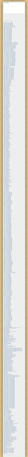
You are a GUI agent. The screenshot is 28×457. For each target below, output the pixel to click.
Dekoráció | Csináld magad (7, 179)
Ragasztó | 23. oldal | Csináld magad (8, 245)
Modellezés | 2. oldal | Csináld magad (8, 369)
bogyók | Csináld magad (6, 191)
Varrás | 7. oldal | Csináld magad (7, 419)
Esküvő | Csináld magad (6, 166)
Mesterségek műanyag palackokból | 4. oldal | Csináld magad (11, 43)
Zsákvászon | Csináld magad (7, 135)
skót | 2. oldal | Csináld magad (7, 304)
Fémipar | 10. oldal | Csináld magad (8, 27)
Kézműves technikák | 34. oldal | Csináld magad (9, 392)
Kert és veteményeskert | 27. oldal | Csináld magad (9, 61)
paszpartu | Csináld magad (7, 147)
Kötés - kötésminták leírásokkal (7, 435)
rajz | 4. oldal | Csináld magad (7, 301)
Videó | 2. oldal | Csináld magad (7, 206)
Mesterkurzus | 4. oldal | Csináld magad (8, 262)
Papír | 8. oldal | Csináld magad (7, 199)
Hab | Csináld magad (6, 149)
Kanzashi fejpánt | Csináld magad (7, 358)
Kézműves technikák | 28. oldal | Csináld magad (9, 388)
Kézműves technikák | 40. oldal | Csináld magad (9, 396)
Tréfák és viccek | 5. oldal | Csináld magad (8, 50)
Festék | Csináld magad (6, 124)
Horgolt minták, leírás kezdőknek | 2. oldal (8, 440)
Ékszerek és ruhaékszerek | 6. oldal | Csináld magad (10, 47)
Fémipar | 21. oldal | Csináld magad (8, 34)
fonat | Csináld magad (6, 175)
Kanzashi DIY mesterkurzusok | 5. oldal (8, 362)
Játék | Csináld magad (6, 107)
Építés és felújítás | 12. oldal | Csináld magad (9, 68)
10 (12, 454)
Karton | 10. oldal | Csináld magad (7, 231)
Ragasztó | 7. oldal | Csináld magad (8, 248)
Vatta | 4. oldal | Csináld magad (7, 205)
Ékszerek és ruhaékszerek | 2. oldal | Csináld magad (10, 45)
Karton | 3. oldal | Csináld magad (7, 233)
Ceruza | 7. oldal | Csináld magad (7, 229)
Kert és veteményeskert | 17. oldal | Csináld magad (9, 55)
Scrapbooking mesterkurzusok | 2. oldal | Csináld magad (10, 430)
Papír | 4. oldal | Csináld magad (7, 197)
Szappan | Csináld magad (7, 137)
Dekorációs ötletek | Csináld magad (8, 345)
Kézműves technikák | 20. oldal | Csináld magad (9, 383)
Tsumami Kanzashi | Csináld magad (8, 186)
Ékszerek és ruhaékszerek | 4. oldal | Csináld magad (10, 46)
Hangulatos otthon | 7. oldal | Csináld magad (9, 451)
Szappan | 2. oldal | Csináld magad (8, 279)
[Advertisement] (14, 8)
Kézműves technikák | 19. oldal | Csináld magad (9, 382)
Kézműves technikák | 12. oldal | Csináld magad (9, 378)
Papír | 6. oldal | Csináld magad (7, 198)
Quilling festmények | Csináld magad (8, 364)
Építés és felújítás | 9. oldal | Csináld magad (9, 79)
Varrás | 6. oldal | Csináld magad (7, 418)
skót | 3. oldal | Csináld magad (7, 305)
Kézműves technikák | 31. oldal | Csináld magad (9, 390)
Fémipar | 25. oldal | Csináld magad (8, 36)
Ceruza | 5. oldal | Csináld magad (7, 228)
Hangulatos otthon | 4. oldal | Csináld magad (9, 449)
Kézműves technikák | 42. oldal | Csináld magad (9, 397)
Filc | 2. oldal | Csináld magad (7, 321)
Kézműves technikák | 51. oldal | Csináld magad (9, 403)
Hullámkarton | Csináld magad (7, 113)
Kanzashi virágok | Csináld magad (7, 357)
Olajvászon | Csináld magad (7, 116)
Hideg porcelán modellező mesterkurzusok (8, 366)
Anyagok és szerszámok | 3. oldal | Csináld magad (9, 272)
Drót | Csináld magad (6, 157)
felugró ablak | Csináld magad (7, 84)
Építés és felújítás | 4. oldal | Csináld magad (9, 76)
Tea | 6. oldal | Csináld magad (7, 324)
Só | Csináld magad (6, 171)
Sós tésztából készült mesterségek (8, 368)
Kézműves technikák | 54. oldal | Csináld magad (9, 405)
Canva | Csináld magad (6, 110)
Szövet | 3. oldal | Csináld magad (7, 312)
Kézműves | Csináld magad (7, 153)
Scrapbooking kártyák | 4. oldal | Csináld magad (9, 432)
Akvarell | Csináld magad (6, 85)
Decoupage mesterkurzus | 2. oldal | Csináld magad (10, 354)
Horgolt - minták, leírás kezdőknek (7, 434)
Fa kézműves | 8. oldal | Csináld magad (8, 24)
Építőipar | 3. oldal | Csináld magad (8, 82)
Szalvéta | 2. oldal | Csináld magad (8, 303)
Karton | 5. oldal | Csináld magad (7, 234)
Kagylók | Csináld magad (6, 161)
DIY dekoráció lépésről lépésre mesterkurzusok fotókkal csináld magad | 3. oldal (13, 348)
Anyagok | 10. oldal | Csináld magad (8, 264)
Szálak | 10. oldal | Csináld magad (7, 280)
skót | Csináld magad (6, 168)
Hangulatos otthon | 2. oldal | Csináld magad (9, 448)
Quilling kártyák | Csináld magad (7, 365)
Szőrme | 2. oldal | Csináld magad (7, 276)
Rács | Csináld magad (6, 167)
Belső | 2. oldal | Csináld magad (7, 220)
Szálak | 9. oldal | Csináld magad (7, 287)
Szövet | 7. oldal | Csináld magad (7, 314)
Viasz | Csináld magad (6, 94)
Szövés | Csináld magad (6, 152)
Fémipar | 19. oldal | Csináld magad (8, 32)
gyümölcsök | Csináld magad (7, 185)
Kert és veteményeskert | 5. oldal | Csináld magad (9, 63)
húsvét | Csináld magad (6, 148)
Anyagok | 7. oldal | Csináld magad (8, 270)
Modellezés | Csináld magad (7, 127)
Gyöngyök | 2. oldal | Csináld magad (8, 192)
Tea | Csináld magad (6, 187)
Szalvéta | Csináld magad (6, 165)
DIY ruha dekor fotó (6, 344)
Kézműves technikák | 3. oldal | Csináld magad (9, 389)
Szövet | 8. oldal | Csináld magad (7, 315)
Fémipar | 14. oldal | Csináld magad (8, 29)
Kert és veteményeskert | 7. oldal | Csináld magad (9, 64)
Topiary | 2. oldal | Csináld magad (7, 433)
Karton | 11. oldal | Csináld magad (7, 232)
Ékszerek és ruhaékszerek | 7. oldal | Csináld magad (10, 48)
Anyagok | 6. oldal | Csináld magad (8, 269)
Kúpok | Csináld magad (6, 121)
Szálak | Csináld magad (6, 139)
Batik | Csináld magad (6, 87)
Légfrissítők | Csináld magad (7, 446)
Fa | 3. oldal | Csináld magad (7, 212)
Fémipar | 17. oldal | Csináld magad (8, 31)
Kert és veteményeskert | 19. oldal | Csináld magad (9, 56)
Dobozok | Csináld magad (7, 122)
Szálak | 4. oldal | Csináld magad (7, 284)
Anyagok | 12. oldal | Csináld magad (8, 265)
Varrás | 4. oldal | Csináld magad (7, 417)
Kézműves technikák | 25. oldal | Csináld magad (9, 386)
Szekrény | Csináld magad (7, 99)
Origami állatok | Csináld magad (7, 374)
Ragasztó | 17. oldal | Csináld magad (8, 241)
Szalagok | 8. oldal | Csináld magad (8, 260)
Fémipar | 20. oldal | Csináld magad (8, 33)
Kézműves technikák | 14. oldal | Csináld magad (9, 379)
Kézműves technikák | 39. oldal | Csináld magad (9, 395)
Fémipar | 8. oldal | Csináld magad (8, 41)
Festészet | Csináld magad (7, 409)
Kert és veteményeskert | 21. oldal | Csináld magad (9, 58)
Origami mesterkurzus (6, 373)
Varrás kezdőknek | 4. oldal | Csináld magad (9, 421)
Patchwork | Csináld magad (7, 160)
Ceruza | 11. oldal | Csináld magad (8, 224)
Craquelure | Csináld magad (7, 123)
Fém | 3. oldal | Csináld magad (7, 273)
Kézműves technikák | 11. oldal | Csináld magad (9, 377)
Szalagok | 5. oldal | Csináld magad (8, 258)
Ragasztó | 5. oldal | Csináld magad (8, 247)
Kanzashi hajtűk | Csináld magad (7, 359)
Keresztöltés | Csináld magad (7, 97)
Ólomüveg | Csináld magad (7, 93)
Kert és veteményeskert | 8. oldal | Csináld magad (9, 65)
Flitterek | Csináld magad (6, 145)
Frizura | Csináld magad (6, 156)
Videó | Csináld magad (6, 92)
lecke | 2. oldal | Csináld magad (7, 320)
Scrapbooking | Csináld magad (7, 169)
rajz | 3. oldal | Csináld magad (7, 300)
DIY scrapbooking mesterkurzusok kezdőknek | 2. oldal (10, 426)
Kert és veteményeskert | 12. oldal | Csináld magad (9, 52)
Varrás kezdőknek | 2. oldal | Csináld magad (9, 420)
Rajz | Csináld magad (6, 163)
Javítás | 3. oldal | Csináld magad (7, 80)
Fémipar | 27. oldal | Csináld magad (8, 37)
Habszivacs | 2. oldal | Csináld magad (8, 295)
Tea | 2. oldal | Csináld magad (7, 322)
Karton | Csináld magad (6, 114)
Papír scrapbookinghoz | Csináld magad (8, 422)
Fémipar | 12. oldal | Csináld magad (8, 28)
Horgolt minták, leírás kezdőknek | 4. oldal (8, 441)
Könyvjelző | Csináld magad (7, 106)
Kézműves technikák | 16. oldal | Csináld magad (9, 380)
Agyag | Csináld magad (6, 101)
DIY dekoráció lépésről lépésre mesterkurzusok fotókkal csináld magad (12, 327)
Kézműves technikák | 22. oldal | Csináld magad (9, 384)
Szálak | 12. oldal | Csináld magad (7, 281)
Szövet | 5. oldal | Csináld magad (7, 313)
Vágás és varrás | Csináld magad (7, 412)
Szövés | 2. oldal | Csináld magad (7, 291)
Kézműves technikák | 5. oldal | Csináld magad (9, 402)
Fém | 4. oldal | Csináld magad (7, 274)
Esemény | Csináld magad (7, 170)
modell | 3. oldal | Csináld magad (7, 278)
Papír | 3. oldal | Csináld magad (7, 196)
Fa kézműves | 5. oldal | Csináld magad (8, 22)
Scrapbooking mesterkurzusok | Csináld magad (9, 424)
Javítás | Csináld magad (6, 66)
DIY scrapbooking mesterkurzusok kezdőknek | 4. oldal (10, 427)
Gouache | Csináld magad (7, 103)
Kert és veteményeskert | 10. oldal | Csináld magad (9, 51)
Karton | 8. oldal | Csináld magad (7, 236)
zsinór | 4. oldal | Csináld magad (7, 326)
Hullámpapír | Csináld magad (7, 90)
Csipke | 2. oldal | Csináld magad (7, 256)
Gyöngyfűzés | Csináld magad (7, 88)
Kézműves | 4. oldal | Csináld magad (8, 294)
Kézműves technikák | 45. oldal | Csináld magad (9, 399)
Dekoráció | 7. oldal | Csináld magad (8, 319)
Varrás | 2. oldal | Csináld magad (7, 416)
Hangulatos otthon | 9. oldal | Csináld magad (9, 452)
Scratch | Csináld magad (6, 102)
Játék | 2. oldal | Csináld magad (7, 213)
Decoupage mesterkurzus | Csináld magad (8, 352)
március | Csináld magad (6, 131)
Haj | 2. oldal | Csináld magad (7, 207)
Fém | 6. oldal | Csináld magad (7, 275)
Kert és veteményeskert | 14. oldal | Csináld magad (9, 53)
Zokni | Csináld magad (6, 140)
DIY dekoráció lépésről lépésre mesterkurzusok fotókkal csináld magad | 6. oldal (13, 350)
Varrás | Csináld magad (6, 188)
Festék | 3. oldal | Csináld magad (7, 253)
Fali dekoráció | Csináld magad (7, 343)
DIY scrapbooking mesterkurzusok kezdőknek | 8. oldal (10, 429)
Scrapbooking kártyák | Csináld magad (8, 425)
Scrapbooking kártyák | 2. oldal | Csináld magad (9, 431)
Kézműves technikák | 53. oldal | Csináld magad (9, 404)
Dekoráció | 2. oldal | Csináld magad (8, 316)
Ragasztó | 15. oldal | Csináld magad (8, 240)
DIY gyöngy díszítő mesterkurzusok (8, 340)
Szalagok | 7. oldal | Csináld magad (8, 259)
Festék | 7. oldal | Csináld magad (7, 255)
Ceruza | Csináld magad (6, 111)
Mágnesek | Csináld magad (7, 129)
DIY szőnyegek (5, 445)
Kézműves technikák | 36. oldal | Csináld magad (9, 393)
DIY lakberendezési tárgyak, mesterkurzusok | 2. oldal (10, 351)
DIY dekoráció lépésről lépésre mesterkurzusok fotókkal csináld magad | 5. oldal (13, 349)
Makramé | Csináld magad (7, 130)
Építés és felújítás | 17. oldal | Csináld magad (9, 71)
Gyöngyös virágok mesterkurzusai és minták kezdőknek (10, 339)
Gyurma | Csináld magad (6, 151)
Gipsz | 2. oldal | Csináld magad (7, 209)
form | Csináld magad (6, 184)
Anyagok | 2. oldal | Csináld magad (8, 267)
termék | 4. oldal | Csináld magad (7, 218)
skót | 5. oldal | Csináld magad (7, 306)
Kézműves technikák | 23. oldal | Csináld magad (9, 385)
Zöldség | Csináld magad (6, 141)
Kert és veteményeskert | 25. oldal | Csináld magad (9, 60)
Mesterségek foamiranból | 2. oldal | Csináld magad (9, 26)
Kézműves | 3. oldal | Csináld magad (8, 292)
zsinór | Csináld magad (6, 189)
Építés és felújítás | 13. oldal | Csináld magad (9, 69)
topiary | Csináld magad (6, 177)
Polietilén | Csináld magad (7, 154)
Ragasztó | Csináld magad (7, 117)
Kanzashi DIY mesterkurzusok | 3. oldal (8, 361)
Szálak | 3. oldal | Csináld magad (7, 283)
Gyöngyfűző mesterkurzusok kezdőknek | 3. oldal (9, 341)
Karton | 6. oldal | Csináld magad (7, 235)
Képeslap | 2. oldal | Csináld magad (8, 288)
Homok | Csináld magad (6, 150)
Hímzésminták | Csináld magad (7, 442)
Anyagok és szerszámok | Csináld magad (8, 133)
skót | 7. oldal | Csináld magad (7, 307)
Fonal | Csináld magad (6, 159)
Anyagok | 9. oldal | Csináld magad (8, 271)
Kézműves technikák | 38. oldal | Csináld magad (9, 394)
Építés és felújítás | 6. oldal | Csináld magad (9, 77)
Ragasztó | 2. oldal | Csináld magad (8, 243)
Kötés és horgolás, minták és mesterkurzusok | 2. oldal (10, 436)
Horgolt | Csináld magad (6, 98)
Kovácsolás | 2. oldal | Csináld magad (8, 250)
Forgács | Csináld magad (6, 174)
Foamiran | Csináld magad (7, 183)
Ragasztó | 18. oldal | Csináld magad (8, 242)
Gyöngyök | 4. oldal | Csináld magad (8, 193)
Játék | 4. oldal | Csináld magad (7, 214)
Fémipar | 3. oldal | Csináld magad (8, 38)
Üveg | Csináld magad (6, 173)
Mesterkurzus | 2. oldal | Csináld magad (8, 261)
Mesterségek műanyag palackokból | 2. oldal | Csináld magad (11, 42)
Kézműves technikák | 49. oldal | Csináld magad (9, 401)
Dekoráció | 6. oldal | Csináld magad (8, 318)
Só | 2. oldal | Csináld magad (7, 308)
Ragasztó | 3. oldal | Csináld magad (8, 246)
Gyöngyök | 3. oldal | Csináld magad (8, 201)
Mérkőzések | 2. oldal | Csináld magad (8, 309)
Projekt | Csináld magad (6, 158)
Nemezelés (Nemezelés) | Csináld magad (8, 336)
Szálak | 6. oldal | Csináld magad (7, 285)
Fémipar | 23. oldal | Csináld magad (8, 35)
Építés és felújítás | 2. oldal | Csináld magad (9, 73)
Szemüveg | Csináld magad (7, 172)
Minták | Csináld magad (6, 414)
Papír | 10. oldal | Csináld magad (7, 195)
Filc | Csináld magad (6, 182)
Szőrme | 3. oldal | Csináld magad (7, 277)
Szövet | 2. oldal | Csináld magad (7, 311)
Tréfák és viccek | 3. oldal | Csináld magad (8, 49)
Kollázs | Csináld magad (6, 119)
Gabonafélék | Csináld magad (7, 125)
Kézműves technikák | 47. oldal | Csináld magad (9, 400)
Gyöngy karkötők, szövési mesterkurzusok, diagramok (10, 338)
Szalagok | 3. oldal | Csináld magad (8, 257)
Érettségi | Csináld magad (7, 95)
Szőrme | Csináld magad (6, 134)
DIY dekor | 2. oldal (6, 347)
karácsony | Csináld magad (7, 164)
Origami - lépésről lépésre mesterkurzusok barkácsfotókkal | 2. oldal (11, 375)
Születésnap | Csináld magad (7, 104)
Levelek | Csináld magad (6, 128)
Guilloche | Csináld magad (7, 100)
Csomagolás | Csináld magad (7, 180)
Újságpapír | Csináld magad (7, 89)
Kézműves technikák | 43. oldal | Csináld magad (9, 398)
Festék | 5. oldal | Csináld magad (7, 254)
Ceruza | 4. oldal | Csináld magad (7, 227)
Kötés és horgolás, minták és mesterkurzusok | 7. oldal (10, 439)
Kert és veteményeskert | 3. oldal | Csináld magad (9, 62)
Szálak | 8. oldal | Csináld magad (7, 286)
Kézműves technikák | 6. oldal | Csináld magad (9, 406)
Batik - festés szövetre (6, 408)
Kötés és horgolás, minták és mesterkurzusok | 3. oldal (10, 437)
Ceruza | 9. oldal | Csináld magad (7, 230)
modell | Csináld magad (6, 136)
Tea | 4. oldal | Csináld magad (7, 323)
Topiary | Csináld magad (6, 335)
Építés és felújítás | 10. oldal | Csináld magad (9, 67)
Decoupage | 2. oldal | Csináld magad (8, 211)
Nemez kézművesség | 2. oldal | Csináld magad (9, 25)
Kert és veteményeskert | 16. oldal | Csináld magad (9, 54)
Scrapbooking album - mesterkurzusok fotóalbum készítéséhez (11, 423)
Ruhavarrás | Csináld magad (7, 413)
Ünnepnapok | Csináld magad (7, 143)
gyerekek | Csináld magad (7, 105)
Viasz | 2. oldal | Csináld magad (7, 208)
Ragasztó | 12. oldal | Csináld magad (8, 238)
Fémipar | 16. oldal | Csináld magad (8, 30)
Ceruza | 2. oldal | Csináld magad (7, 226)
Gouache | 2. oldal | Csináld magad (8, 210)
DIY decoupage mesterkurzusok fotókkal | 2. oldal (9, 355)
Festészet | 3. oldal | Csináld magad (8, 411)
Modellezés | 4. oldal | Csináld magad (8, 370)
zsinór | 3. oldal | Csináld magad (7, 325)
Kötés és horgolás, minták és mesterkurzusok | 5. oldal (10, 438)
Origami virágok (5, 372)
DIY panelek (5, 447)
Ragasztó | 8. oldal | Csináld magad (8, 249)
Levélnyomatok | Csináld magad (7, 144)
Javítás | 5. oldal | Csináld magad (7, 81)
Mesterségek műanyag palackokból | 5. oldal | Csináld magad (11, 44)
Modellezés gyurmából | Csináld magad (8, 367)
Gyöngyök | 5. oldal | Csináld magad (8, 194)
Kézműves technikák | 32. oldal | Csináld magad (9, 391)
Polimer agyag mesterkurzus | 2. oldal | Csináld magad (10, 371)
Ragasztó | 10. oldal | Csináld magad (8, 237)
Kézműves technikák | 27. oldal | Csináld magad (9, 387)
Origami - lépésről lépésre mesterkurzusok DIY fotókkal (10, 331)
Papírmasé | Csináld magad (7, 146)
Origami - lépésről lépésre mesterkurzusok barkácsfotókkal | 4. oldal (11, 376)
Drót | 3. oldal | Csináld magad (7, 296)
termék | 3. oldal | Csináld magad (7, 217)
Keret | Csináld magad (6, 162)
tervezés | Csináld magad (6, 120)
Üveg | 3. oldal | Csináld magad (7, 310)
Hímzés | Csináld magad (6, 96)
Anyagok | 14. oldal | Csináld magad (8, 266)
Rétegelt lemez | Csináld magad (7, 181)
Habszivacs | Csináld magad (7, 155)
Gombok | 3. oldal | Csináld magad (8, 298)
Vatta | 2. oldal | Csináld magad (7, 204)
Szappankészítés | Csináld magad (7, 138)
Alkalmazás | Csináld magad (7, 86)
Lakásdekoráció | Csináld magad (7, 342)
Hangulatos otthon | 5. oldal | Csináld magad (9, 450)
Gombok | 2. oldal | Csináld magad (8, 297)
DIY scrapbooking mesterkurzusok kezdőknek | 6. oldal (10, 428)
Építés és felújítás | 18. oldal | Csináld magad (9, 72)
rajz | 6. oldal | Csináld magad (7, 302)
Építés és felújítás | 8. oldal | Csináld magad (9, 78)
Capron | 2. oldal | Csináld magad (7, 223)
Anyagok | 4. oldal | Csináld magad (8, 268)
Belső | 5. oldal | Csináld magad (7, 222)
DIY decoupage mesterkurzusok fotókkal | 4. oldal (9, 356)
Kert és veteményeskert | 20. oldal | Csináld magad (9, 57)
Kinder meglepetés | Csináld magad (8, 115)
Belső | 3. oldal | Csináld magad (7, 221)
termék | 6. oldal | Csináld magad (7, 219)
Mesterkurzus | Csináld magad (7, 132)
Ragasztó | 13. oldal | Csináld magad (8, 239)
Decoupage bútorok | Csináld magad (8, 353)
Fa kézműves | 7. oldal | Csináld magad (8, 23)
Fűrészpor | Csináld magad (7, 142)
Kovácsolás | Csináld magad (7, 118)
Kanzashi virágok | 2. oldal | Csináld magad (9, 360)
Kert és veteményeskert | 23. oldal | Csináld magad (9, 59)
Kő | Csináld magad (6, 109)
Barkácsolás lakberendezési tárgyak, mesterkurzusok (10, 346)
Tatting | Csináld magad (6, 328)
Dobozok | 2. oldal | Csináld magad (8, 251)
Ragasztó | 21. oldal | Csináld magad (8, 244)
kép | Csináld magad (6, 112)
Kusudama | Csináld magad (7, 126)
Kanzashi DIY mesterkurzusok (7, 329)
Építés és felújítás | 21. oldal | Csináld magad (9, 74)
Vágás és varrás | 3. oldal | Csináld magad (8, 415)
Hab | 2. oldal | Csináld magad (7, 289)
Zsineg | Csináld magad (6, 190)
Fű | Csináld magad (6, 178)
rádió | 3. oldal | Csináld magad (7, 299)
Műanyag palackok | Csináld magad (8, 91)
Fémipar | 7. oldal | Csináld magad (8, 40)
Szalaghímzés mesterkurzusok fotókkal (8, 444)
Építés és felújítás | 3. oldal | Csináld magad (9, 75)
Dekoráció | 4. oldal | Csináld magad (8, 317)
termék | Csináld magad (6, 108)
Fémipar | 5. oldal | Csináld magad (8, 39)
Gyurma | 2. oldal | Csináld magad (7, 290)
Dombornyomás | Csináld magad (7, 176)
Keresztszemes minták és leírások (7, 443)
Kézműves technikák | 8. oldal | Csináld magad (9, 407)
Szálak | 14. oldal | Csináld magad (7, 282)
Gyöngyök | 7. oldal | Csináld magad (8, 203)
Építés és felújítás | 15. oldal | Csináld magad (9, 70)
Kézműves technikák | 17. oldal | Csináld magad (9, 381)
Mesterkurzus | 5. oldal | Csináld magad (8, 263)
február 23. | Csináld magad (7, 83)
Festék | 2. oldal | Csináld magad (7, 252)
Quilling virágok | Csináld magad (7, 363)
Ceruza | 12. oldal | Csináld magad (8, 225)
